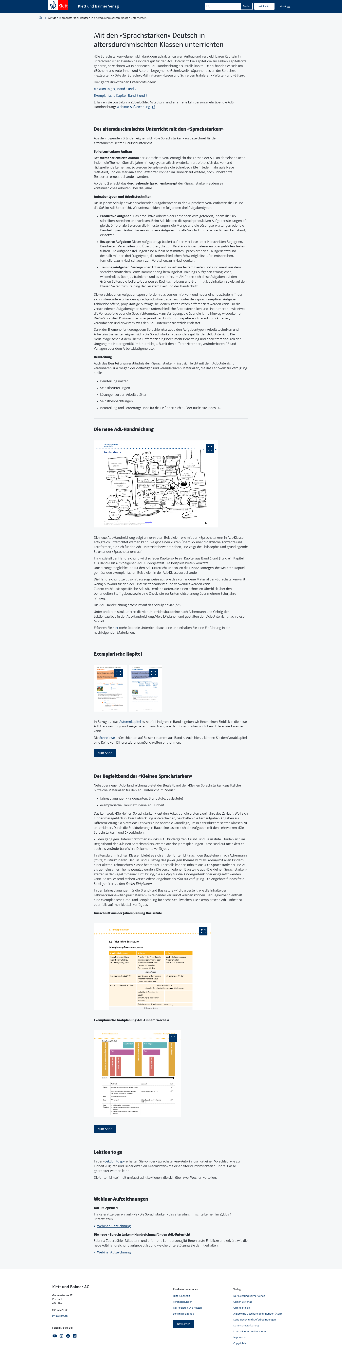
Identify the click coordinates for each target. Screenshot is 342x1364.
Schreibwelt (108, 738)
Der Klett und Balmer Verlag (249, 1296)
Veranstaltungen (182, 1301)
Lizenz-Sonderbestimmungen (250, 1331)
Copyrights (239, 1343)
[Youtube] (54, 1336)
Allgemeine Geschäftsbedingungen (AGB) (257, 1313)
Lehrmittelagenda (183, 1313)
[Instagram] (61, 1336)
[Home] (40, 17)
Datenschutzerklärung (246, 1325)
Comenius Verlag (242, 1301)
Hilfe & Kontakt (181, 1296)
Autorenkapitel (130, 722)
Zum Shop (105, 753)
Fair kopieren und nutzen (187, 1307)
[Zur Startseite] (58, 5)
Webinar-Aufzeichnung (133, 107)
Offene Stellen (241, 1307)
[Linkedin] (74, 1336)
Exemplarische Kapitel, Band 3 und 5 (120, 96)
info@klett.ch (60, 1316)
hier (115, 628)
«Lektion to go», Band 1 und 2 (115, 89)
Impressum (239, 1337)
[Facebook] (68, 1336)
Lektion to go (114, 1161)
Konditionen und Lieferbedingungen (254, 1319)
